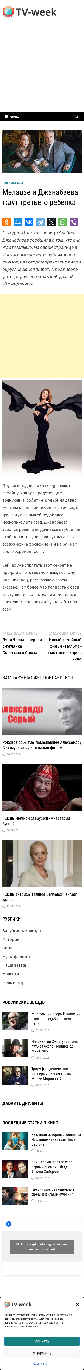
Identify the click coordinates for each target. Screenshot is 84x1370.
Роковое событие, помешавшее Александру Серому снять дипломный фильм (41, 745)
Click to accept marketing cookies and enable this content (42, 1246)
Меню (14, 116)
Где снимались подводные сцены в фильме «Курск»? (52, 1191)
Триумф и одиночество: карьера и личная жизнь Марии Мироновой (51, 1073)
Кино (7, 947)
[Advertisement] (42, 68)
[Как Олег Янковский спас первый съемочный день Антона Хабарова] (15, 1162)
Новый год (12, 982)
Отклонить (42, 1353)
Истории (11, 939)
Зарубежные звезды (21, 930)
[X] (51, 222)
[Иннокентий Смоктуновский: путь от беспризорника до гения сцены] (15, 1042)
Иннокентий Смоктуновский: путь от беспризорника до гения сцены (54, 1046)
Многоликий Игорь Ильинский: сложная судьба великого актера (56, 1019)
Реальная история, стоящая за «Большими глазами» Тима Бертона (56, 1139)
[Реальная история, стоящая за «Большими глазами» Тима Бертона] (15, 1135)
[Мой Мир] (18, 222)
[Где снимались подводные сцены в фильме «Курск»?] (15, 1190)
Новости (10, 973)
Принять (42, 1341)
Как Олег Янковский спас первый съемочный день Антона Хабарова (51, 1167)
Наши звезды (12, 183)
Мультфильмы (16, 956)
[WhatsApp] (62, 222)
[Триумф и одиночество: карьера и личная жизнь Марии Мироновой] (15, 1069)
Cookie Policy (40, 1364)
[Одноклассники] (6, 222)
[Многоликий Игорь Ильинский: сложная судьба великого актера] (15, 1014)
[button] (77, 1304)
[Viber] (74, 222)
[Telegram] (40, 222)
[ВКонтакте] (29, 222)
